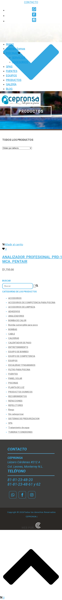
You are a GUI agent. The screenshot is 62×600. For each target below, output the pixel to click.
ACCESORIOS (20, 62)
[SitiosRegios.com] (38, 527)
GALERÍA (11, 84)
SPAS (9, 66)
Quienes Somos (15, 48)
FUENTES (11, 71)
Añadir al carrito (14, 244)
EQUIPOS (11, 75)
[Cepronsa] (20, 105)
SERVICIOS (18, 57)
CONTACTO (31, 2)
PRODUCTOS (13, 80)
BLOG (9, 88)
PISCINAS (12, 53)
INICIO (10, 44)
